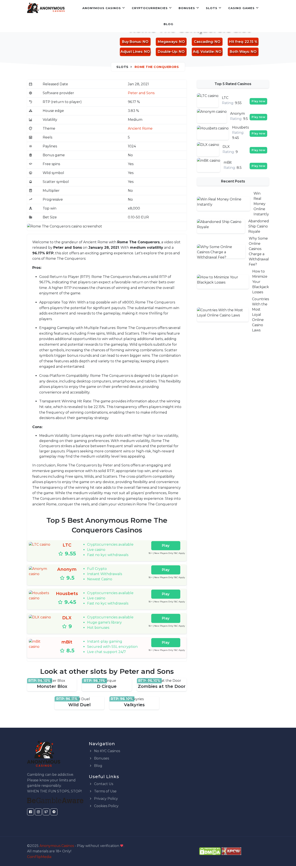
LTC (67, 545)
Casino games (241, 8)
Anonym (66, 569)
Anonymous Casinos (101, 8)
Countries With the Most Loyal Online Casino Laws (260, 314)
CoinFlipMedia (39, 857)
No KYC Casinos (106, 751)
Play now (258, 101)
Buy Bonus (131, 42)
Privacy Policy (105, 799)
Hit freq (236, 42)
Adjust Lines (131, 52)
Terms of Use (105, 791)
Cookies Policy (106, 806)
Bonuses (187, 8)
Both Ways (239, 52)
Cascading (203, 42)
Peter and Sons (141, 93)
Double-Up (167, 52)
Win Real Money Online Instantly (261, 203)
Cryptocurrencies (150, 8)
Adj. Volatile (203, 52)
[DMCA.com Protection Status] (210, 851)
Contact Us (103, 784)
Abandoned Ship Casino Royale (258, 226)
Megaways (167, 42)
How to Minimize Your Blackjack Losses (260, 281)
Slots (211, 8)
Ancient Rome (140, 128)
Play (166, 545)
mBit (66, 642)
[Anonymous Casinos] (46, 8)
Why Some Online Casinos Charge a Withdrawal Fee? (259, 251)
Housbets (67, 593)
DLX (67, 617)
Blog (168, 24)
